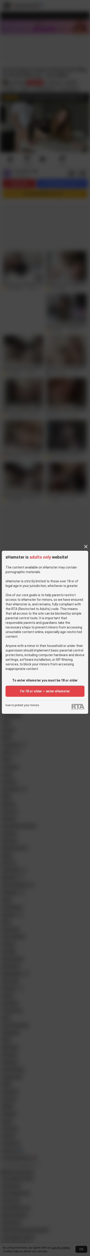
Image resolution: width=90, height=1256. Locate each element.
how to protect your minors (22, 705)
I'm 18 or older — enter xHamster (45, 691)
